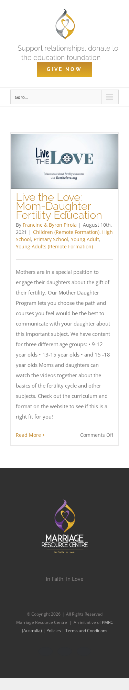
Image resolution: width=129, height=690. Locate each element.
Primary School (51, 239)
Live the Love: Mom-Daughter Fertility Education (59, 206)
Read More (28, 435)
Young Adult (85, 239)
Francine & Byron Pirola (50, 225)
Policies (54, 631)
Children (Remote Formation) (66, 232)
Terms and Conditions (86, 631)
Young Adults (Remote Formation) (54, 246)
